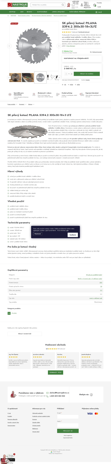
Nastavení (38, 234)
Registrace (87, 7)
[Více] (98, 12)
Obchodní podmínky (37, 413)
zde (67, 230)
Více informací (70, 46)
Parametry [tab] (21, 104)
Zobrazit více (55, 372)
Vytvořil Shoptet (56, 452)
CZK (86, 4)
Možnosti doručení (97, 52)
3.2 (101, 290)
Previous (9, 46)
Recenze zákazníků (12, 419)
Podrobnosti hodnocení (83, 32)
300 (101, 283)
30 (101, 286)
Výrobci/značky (36, 425)
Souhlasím (73, 235)
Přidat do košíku (86, 74)
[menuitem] (13, 12)
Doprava (34, 419)
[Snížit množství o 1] (66, 73)
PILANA (88, 80)
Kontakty (10, 416)
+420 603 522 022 (75, 2)
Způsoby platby (36, 422)
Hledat (63, 5)
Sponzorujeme (11, 425)
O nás (9, 413)
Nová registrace (68, 435)
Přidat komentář (24, 334)
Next (58, 46)
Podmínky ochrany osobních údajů (41, 416)
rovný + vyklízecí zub (96, 298)
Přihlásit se (68, 431)
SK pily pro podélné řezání (94, 275)
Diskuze (30, 104)
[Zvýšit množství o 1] (71, 73)
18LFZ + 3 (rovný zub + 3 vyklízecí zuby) (90, 279)
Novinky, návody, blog (13, 422)
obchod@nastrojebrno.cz (59, 393)
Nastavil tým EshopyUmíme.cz (55, 453)
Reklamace (35, 428)
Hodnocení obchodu (55, 344)
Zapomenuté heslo (67, 438)
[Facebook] (91, 394)
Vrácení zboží (35, 432)
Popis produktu (11, 104)
